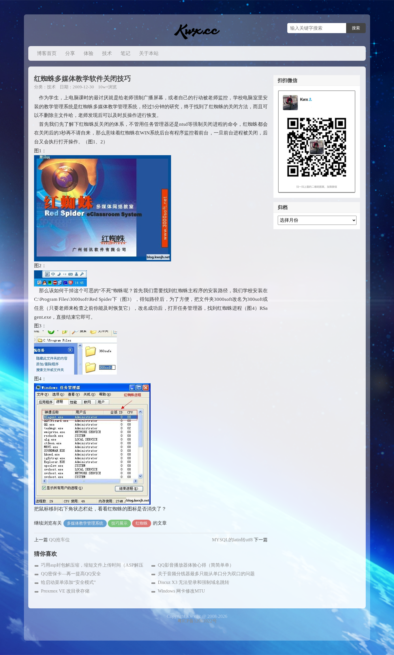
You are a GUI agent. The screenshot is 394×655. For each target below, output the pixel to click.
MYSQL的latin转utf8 (232, 539)
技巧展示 (119, 523)
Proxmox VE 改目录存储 (65, 590)
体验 (88, 53)
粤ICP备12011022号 (197, 620)
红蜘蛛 (142, 523)
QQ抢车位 (59, 539)
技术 (107, 53)
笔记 (125, 53)
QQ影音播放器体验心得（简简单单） (196, 565)
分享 (70, 53)
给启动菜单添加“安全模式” (68, 582)
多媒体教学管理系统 (85, 523)
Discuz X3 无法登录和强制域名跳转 (193, 582)
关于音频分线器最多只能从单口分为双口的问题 (206, 573)
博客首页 (47, 53)
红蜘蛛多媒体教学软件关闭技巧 (82, 78)
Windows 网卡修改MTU (181, 590)
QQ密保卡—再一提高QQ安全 (71, 573)
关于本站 (149, 53)
